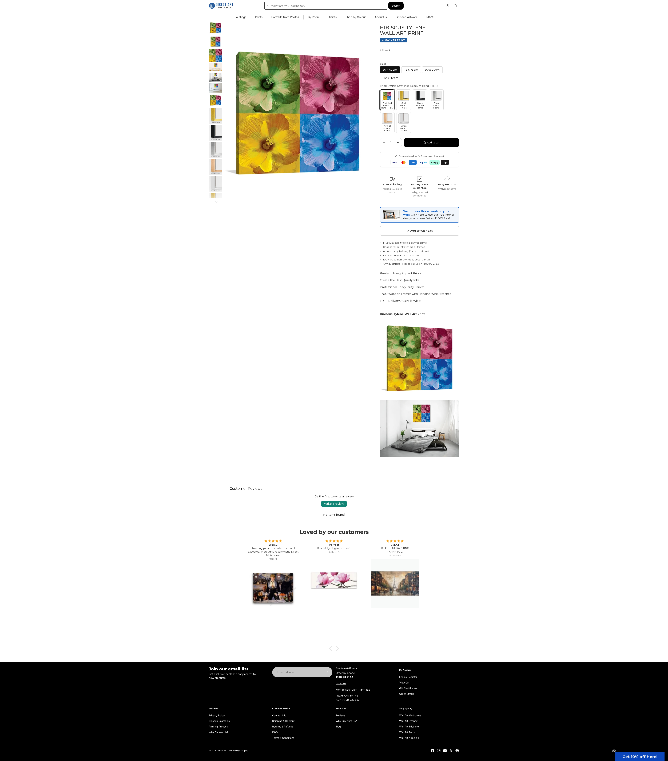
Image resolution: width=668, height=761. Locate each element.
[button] (640, 756)
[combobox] (326, 5)
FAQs (275, 732)
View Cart (404, 682)
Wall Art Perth (407, 732)
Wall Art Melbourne (410, 715)
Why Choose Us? (218, 732)
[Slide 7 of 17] (215, 100)
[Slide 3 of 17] (215, 55)
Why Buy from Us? (346, 720)
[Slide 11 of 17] (215, 167)
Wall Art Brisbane (409, 726)
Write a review (334, 503)
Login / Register (408, 676)
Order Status (406, 693)
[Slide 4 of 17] (215, 67)
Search (396, 5)
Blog (338, 726)
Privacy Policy (217, 715)
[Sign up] (327, 672)
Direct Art (222, 750)
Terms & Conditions (283, 737)
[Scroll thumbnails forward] (216, 202)
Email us (341, 683)
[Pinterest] (457, 750)
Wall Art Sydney (408, 720)
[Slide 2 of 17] (215, 41)
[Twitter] (451, 750)
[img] (273, 541)
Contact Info (279, 715)
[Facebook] (433, 750)
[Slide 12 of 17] (215, 184)
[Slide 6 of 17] (215, 88)
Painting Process (218, 726)
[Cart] (455, 6)
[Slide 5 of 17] (215, 77)
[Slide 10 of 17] (215, 150)
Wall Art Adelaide (409, 737)
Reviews (340, 715)
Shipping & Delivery (283, 720)
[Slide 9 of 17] (215, 133)
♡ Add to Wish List (420, 230)
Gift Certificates (408, 688)
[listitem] (430, 17)
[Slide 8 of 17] (215, 116)
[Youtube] (445, 750)
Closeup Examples (219, 720)
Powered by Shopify (238, 750)
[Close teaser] (614, 751)
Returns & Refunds (282, 726)
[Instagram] (439, 750)
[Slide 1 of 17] (215, 27)
